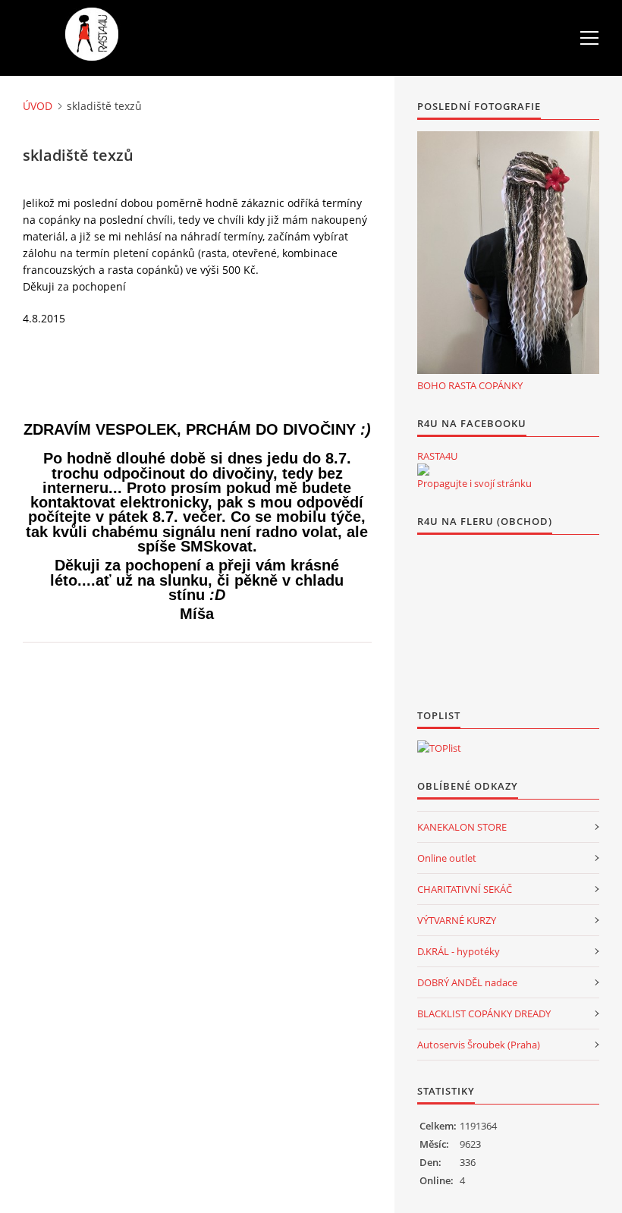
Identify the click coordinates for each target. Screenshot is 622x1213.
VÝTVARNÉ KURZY (456, 920)
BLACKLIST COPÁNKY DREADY (484, 1013)
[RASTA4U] (423, 470)
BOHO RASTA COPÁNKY (470, 385)
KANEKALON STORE (462, 827)
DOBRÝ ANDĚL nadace (467, 982)
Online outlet (446, 858)
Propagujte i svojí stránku (474, 483)
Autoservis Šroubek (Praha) (478, 1044)
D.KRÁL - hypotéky (458, 951)
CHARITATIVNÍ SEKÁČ (464, 889)
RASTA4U (437, 456)
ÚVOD (37, 106)
